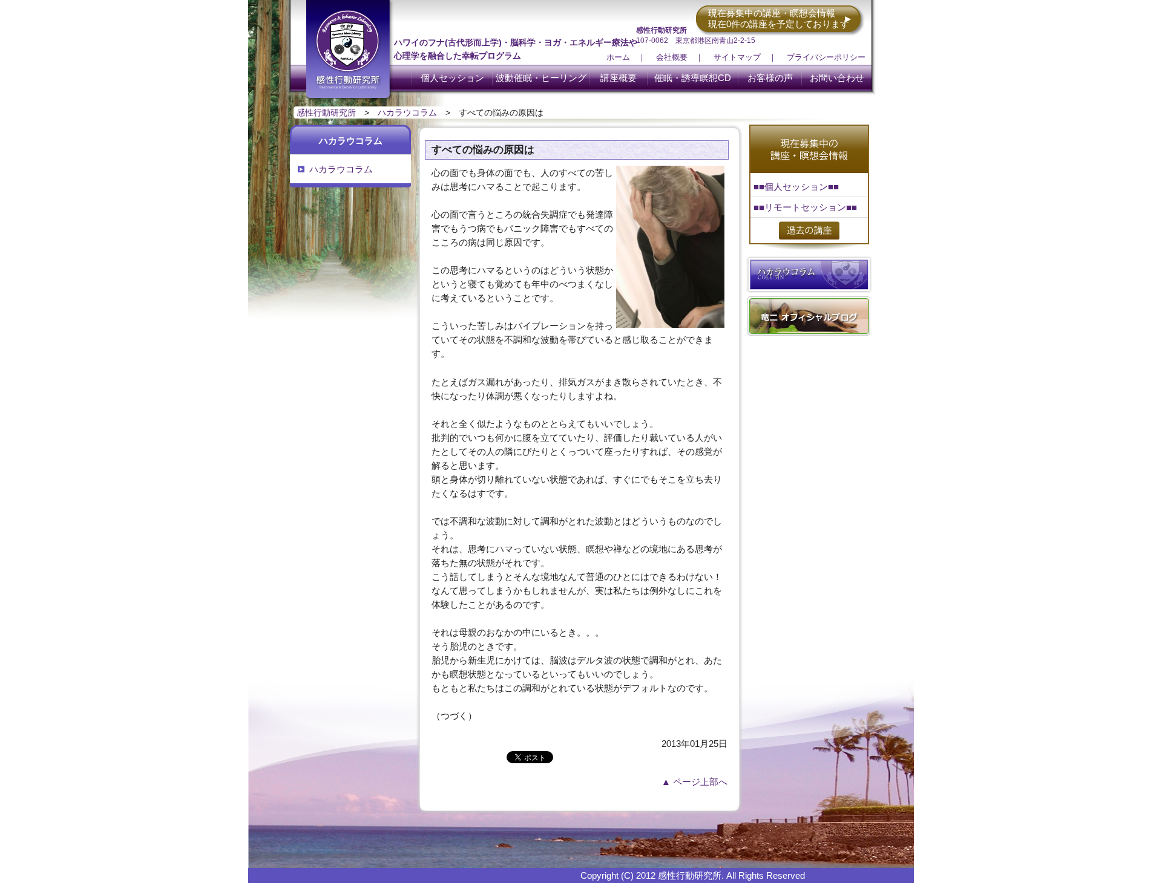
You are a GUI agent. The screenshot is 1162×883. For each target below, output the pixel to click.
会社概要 (672, 57)
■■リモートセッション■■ (805, 207)
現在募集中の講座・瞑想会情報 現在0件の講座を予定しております (778, 18)
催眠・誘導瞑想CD (692, 78)
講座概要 (618, 78)
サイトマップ (737, 57)
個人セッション (452, 78)
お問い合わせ (837, 78)
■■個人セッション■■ (796, 186)
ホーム (618, 57)
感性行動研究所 (326, 112)
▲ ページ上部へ (694, 782)
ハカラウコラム (407, 112)
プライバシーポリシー (826, 57)
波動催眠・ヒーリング (541, 78)
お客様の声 (770, 78)
